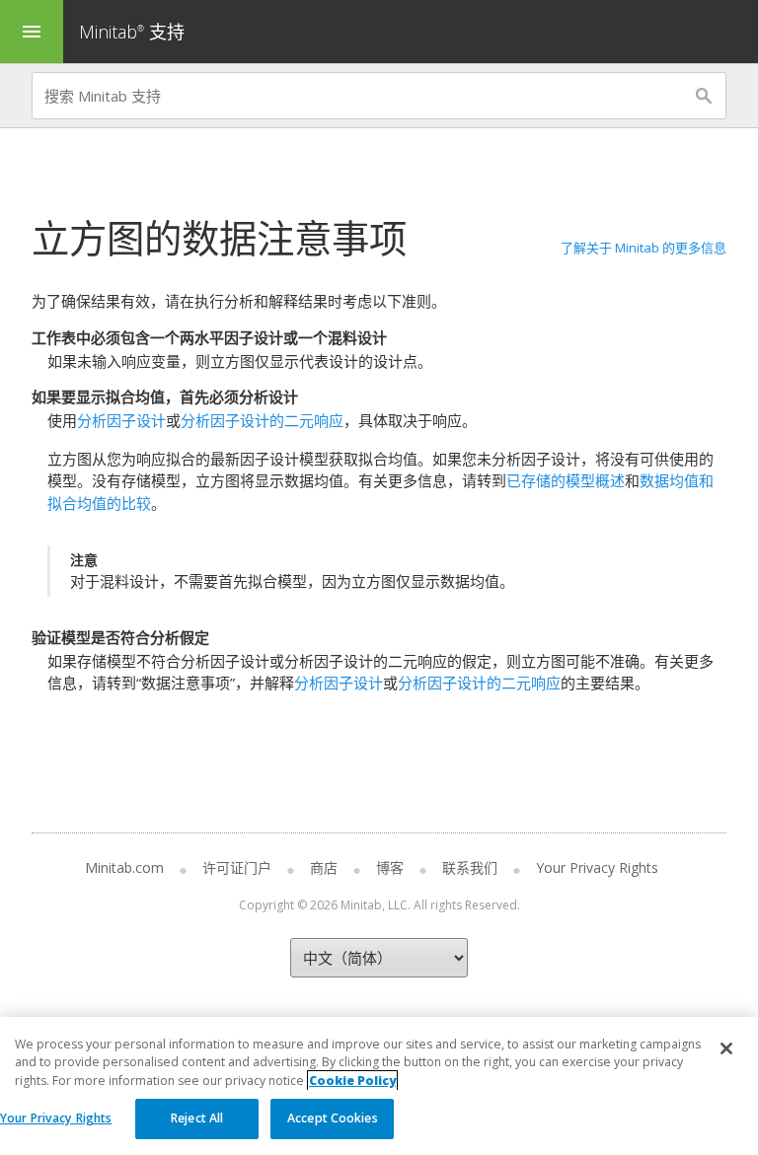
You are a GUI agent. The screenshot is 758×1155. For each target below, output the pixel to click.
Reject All (197, 1118)
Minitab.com (124, 867)
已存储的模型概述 (565, 480)
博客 (390, 867)
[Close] (726, 1048)
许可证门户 (236, 867)
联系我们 (469, 867)
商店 (324, 867)
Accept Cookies (332, 1118)
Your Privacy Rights (56, 1118)
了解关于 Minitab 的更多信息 (643, 247)
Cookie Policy (352, 1080)
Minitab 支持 (132, 31)
